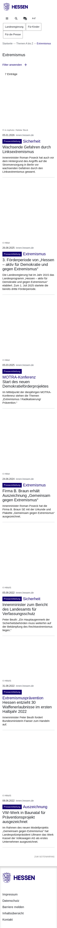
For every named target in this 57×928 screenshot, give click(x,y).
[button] (28, 65)
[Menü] (7, 18)
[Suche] (16, 18)
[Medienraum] (25, 18)
